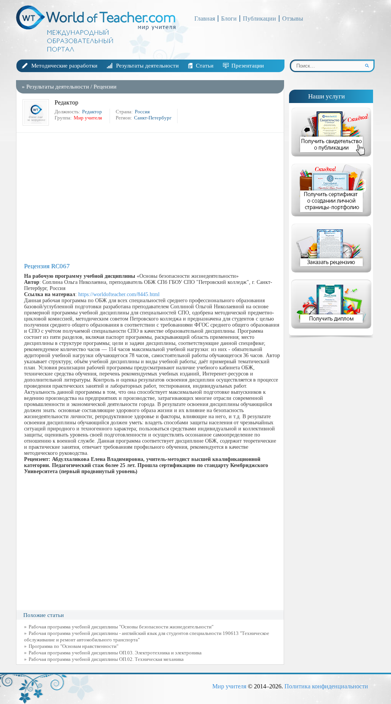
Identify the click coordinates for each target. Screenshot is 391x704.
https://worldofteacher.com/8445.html (119, 294)
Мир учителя (229, 686)
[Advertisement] (152, 197)
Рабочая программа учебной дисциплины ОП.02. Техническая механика (106, 659)
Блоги (229, 18)
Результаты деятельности (147, 66)
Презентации (247, 66)
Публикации (259, 18)
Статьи (204, 66)
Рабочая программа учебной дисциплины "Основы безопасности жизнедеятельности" (121, 627)
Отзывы (292, 18)
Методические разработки (64, 66)
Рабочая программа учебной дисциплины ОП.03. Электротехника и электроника (115, 653)
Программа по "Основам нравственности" (73, 646)
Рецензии (105, 87)
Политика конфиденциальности (326, 686)
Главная (204, 18)
